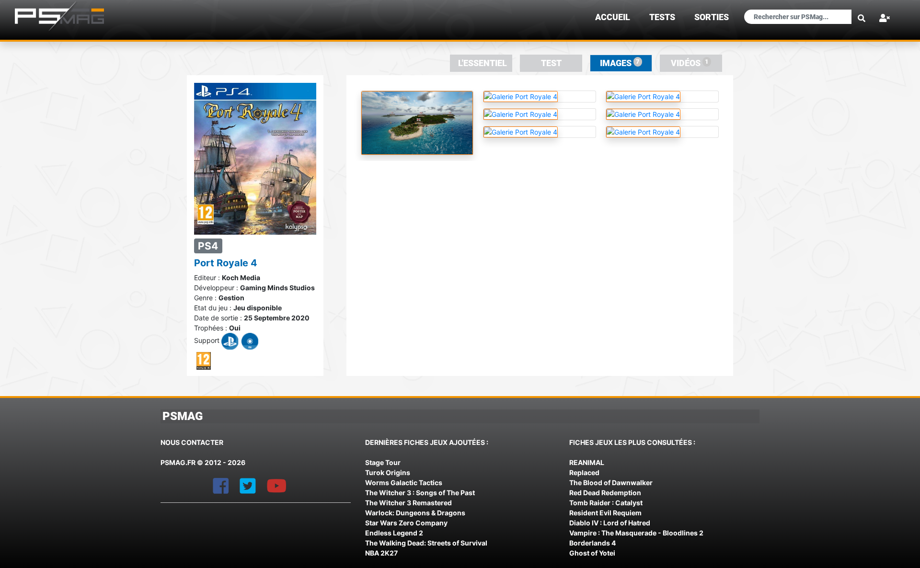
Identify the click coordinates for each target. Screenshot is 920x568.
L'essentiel (482, 63)
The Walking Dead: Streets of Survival (426, 543)
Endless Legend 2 (394, 533)
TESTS (662, 17)
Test (551, 63)
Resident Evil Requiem (605, 513)
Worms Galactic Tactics (403, 482)
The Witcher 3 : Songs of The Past (420, 492)
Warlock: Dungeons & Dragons (415, 513)
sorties (711, 17)
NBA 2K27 (381, 553)
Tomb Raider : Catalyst (606, 503)
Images (620, 63)
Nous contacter (192, 442)
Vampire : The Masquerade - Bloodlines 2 (636, 533)
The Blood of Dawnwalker (611, 482)
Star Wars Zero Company (406, 523)
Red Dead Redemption (605, 492)
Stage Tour (383, 462)
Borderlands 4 (592, 543)
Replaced (584, 472)
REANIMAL (586, 462)
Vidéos (690, 63)
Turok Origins (387, 472)
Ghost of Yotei (592, 553)
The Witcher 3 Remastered (408, 503)
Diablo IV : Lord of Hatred (609, 523)
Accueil (612, 17)
